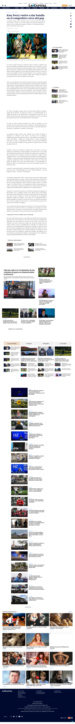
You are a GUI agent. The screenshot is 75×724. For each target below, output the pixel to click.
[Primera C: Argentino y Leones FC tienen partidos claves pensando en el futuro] (28, 457)
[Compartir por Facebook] (71, 13)
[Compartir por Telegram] (71, 21)
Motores (25, 3)
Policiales (42, 7)
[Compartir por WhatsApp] (71, 19)
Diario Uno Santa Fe (21, 692)
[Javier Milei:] (46, 317)
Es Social (68, 7)
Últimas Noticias (6, 7)
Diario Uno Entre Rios (22, 693)
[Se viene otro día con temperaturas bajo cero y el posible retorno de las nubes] (10, 317)
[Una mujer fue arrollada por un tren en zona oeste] (63, 369)
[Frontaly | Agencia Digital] (69, 718)
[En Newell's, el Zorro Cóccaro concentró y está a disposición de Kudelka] (28, 501)
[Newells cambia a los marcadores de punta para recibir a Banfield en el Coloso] (60, 96)
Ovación (28, 7)
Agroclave (19, 694)
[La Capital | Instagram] (17, 716)
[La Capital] (37, 5)
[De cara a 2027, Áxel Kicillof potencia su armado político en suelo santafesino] (60, 101)
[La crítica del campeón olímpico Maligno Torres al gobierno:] (28, 577)
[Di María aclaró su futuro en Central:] (28, 490)
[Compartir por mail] (71, 27)
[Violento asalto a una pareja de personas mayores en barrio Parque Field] (28, 566)
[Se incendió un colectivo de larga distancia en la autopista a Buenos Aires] (28, 599)
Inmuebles (20, 3)
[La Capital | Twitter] (14, 716)
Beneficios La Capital (48, 3)
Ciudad (16, 7)
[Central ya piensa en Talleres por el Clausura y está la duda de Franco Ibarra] (12, 370)
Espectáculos (54, 7)
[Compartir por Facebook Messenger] (71, 24)
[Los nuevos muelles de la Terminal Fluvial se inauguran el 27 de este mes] (37, 249)
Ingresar (70, 5)
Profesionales (35, 3)
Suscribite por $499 (64, 5)
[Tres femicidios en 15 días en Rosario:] (46, 297)
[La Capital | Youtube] (19, 716)
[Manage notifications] (72, 721)
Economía (35, 7)
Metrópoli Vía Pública (21, 697)
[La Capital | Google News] (22, 716)
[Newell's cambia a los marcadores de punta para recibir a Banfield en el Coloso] (46, 276)
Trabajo (29, 3)
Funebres (41, 3)
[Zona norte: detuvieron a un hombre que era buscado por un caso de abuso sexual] (46, 355)
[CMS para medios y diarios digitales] (63, 717)
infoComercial (20, 695)
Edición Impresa (15, 12)
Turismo (54, 3)
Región (22, 7)
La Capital (8, 12)
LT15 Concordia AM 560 (40, 693)
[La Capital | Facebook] (11, 716)
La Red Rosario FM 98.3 (40, 692)
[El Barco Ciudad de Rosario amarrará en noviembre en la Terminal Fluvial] (16, 249)
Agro (48, 7)
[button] (2, 5)
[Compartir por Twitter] (71, 16)
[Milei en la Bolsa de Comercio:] (28, 392)
